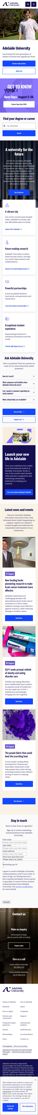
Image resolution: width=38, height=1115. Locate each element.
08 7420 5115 (19, 967)
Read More (19, 618)
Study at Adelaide (9, 1002)
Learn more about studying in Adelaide (19, 492)
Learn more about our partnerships (16, 306)
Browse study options (19, 63)
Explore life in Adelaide (12, 229)
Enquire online (19, 945)
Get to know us (19, 192)
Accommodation (26, 1034)
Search (19, 133)
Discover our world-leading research (16, 269)
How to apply (8, 1011)
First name (7, 840)
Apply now (19, 71)
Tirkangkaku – (15, 1046)
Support (23, 1016)
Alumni (5, 1029)
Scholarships (7, 1034)
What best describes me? (13, 857)
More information (27, 1106)
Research (6, 1007)
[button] (35, 1080)
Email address (8, 851)
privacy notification (24, 887)
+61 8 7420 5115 (19, 975)
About (22, 1007)
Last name (7, 845)
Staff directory (25, 1029)
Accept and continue (10, 1107)
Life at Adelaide (26, 1002)
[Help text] (3, 862)
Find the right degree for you (14, 346)
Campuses (24, 1011)
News (5, 1039)
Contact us (24, 1039)
